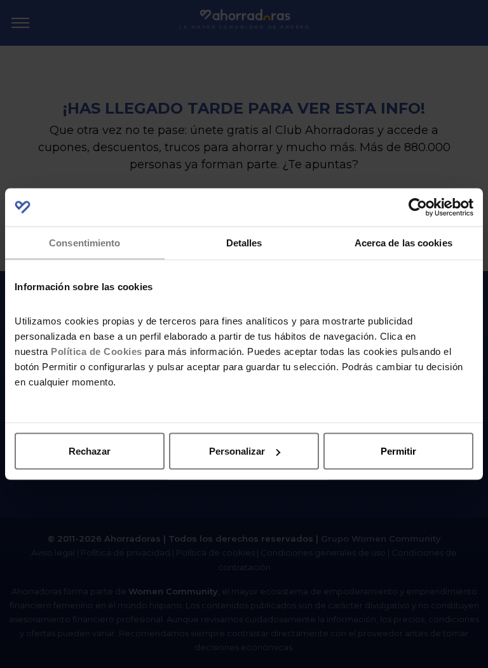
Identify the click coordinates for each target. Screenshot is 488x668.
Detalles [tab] (244, 242)
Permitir (398, 451)
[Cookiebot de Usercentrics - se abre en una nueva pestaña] (417, 207)
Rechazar (90, 451)
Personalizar (237, 451)
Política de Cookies (96, 350)
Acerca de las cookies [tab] (403, 242)
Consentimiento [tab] (84, 242)
